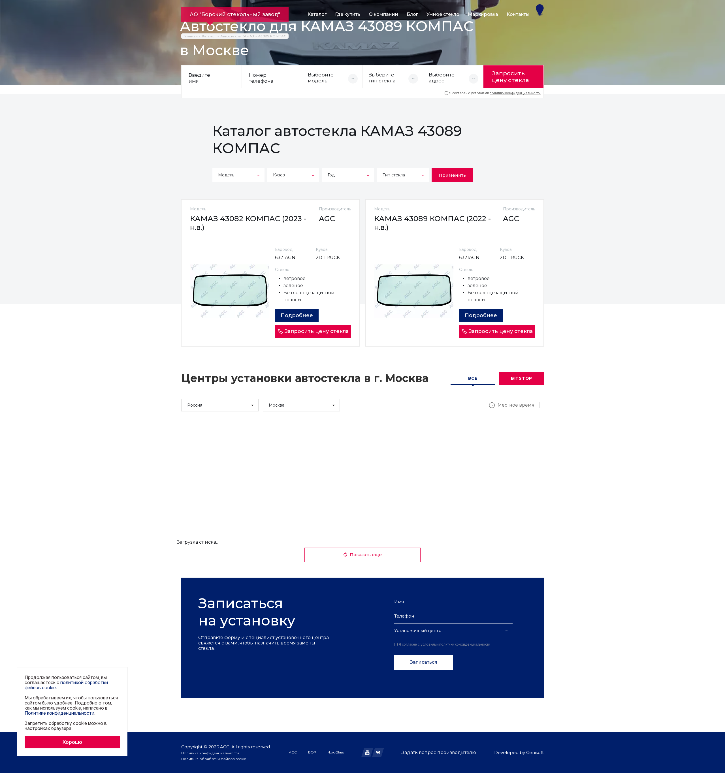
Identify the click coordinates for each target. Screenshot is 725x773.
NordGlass (335, 752)
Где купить (347, 14)
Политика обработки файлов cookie (213, 759)
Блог (412, 14)
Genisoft (535, 752)
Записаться (423, 662)
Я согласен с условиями (495, 93)
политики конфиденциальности (515, 93)
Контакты (518, 14)
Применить (452, 175)
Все (472, 378)
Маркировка (483, 14)
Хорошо (72, 742)
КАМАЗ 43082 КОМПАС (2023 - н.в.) (248, 223)
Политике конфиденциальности (59, 713)
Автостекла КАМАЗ (237, 36)
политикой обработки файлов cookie (66, 685)
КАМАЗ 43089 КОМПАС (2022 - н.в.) (432, 223)
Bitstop (521, 378)
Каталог (317, 14)
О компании (383, 14)
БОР (312, 752)
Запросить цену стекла (510, 77)
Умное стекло (443, 14)
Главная (191, 36)
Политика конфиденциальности (210, 753)
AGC (293, 752)
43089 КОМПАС (272, 36)
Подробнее (297, 315)
